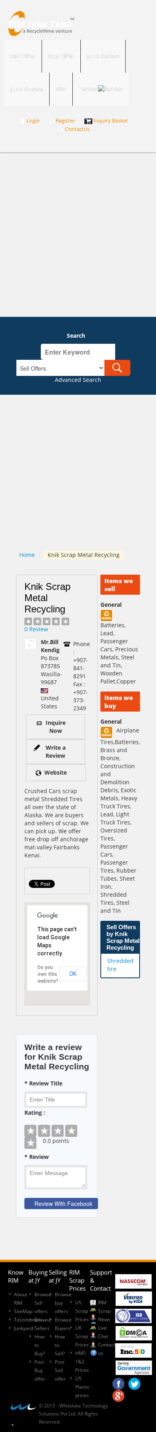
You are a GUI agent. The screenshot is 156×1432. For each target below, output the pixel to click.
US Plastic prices (82, 1387)
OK (72, 974)
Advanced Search (78, 379)
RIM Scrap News (104, 1311)
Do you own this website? (48, 974)
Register (65, 120)
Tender (88, 89)
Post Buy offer (39, 1370)
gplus (118, 1394)
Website (55, 772)
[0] (56, 1125)
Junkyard (23, 1328)
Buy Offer (61, 56)
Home (27, 555)
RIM (61, 89)
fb (118, 1382)
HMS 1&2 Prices (82, 1361)
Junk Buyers (26, 89)
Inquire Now (56, 726)
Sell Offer (23, 56)
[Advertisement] (78, 234)
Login (33, 120)
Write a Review (56, 751)
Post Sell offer (60, 1370)
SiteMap (23, 1311)
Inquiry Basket (111, 120)
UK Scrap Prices (82, 1336)
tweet (134, 1382)
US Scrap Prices (82, 1311)
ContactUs (77, 129)
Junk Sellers (103, 56)
